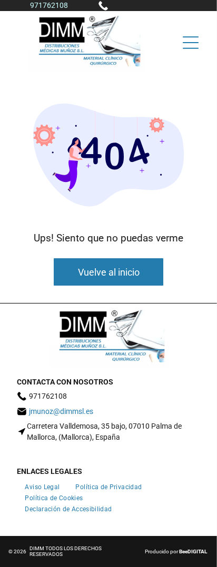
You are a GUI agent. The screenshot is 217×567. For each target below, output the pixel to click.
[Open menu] (190, 42)
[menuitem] (42, 485)
